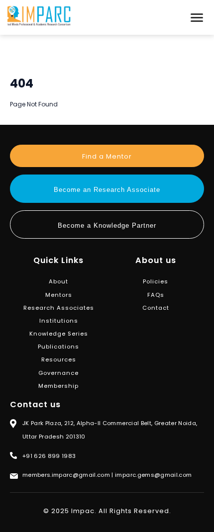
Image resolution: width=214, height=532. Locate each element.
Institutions (58, 321)
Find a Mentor (107, 156)
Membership (58, 386)
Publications (58, 347)
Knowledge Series (58, 334)
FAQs (155, 295)
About (58, 281)
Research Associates (58, 308)
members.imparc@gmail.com (66, 475)
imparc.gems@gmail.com (153, 475)
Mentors (58, 295)
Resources (58, 359)
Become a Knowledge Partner (107, 225)
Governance (58, 373)
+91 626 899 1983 (49, 456)
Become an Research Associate (107, 189)
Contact (155, 308)
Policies (155, 281)
